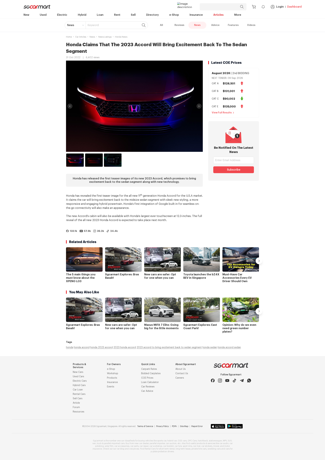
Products (112, 378)
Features (233, 25)
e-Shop (174, 15)
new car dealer (142, 443)
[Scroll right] (259, 260)
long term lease (183, 449)
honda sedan (209, 347)
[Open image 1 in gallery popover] (134, 106)
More (237, 15)
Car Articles (80, 37)
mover (216, 446)
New (26, 15)
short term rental (167, 449)
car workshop (155, 446)
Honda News (121, 37)
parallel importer (157, 443)
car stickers (206, 446)
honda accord (82, 347)
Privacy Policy (162, 426)
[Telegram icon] (242, 380)
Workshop (112, 373)
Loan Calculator (150, 382)
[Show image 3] (113, 160)
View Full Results (222, 113)
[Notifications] (263, 7)
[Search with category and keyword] (241, 6)
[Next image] (199, 106)
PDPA (174, 426)
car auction (171, 443)
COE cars (182, 441)
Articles (218, 15)
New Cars (78, 372)
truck (99, 443)
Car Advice (147, 391)
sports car (161, 441)
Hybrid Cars (79, 385)
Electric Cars (80, 381)
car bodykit (168, 446)
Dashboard (294, 6)
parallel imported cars (114, 443)
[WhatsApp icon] (249, 380)
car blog (120, 449)
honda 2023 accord (101, 347)
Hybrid (82, 15)
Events (110, 387)
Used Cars (78, 376)
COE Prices (147, 378)
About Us (180, 369)
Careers (179, 378)
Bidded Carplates (151, 373)
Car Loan (78, 390)
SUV (230, 441)
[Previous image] (69, 106)
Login (280, 6)
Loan (100, 15)
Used (43, 15)
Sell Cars (77, 398)
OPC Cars (192, 441)
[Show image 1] (75, 160)
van (94, 443)
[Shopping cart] (254, 7)
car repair (144, 446)
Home (69, 37)
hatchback (203, 441)
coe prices (134, 449)
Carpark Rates (149, 369)
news (92, 37)
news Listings (105, 37)
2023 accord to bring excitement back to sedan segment (169, 347)
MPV (225, 441)
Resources (78, 412)
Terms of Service (145, 426)
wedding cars (214, 449)
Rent (117, 15)
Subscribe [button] (233, 169)
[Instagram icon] (220, 380)
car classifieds (128, 441)
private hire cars (199, 449)
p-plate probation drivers (162, 452)
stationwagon (215, 441)
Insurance (196, 15)
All (161, 25)
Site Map (184, 426)
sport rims (187, 446)
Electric (62, 15)
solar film (109, 446)
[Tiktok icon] (234, 380)
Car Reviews (148, 387)
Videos (251, 25)
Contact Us (181, 373)
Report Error (197, 426)
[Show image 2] (94, 160)
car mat (196, 446)
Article (76, 403)
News (70, 25)
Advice (215, 25)
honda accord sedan (229, 347)
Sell (133, 15)
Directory (152, 15)
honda (69, 347)
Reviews (179, 25)
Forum (76, 407)
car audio (224, 443)
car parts (134, 446)
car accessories (121, 446)
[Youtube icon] (227, 380)
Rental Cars (79, 394)
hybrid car (172, 441)
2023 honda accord (124, 347)
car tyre (178, 446)
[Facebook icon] (213, 380)
